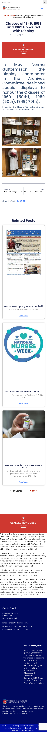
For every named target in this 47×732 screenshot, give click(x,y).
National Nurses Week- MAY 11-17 (23, 391)
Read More (23, 315)
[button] (42, 8)
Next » (33, 490)
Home (6, 15)
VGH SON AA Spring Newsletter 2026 (24, 306)
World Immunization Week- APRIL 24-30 (23, 466)
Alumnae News (33, 35)
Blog (13, 15)
